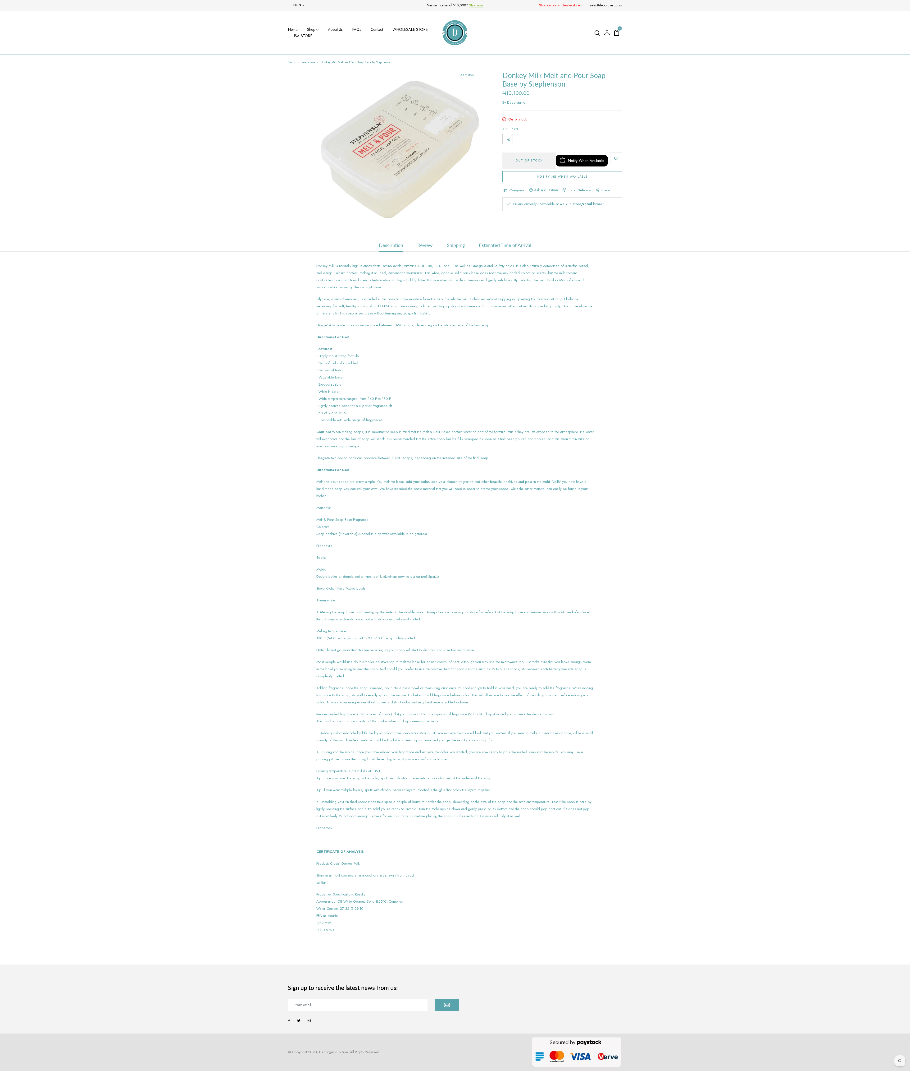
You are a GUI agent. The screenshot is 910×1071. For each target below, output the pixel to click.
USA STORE (302, 36)
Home (293, 29)
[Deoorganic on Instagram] (309, 1021)
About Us (335, 29)
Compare (516, 190)
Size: (510, 129)
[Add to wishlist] (616, 158)
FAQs (356, 29)
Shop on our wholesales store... (560, 5)
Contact (377, 29)
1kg (507, 139)
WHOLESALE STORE (410, 29)
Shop (311, 29)
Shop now (476, 5)
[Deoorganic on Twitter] (298, 1021)
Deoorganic (516, 102)
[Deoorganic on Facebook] (289, 1021)
